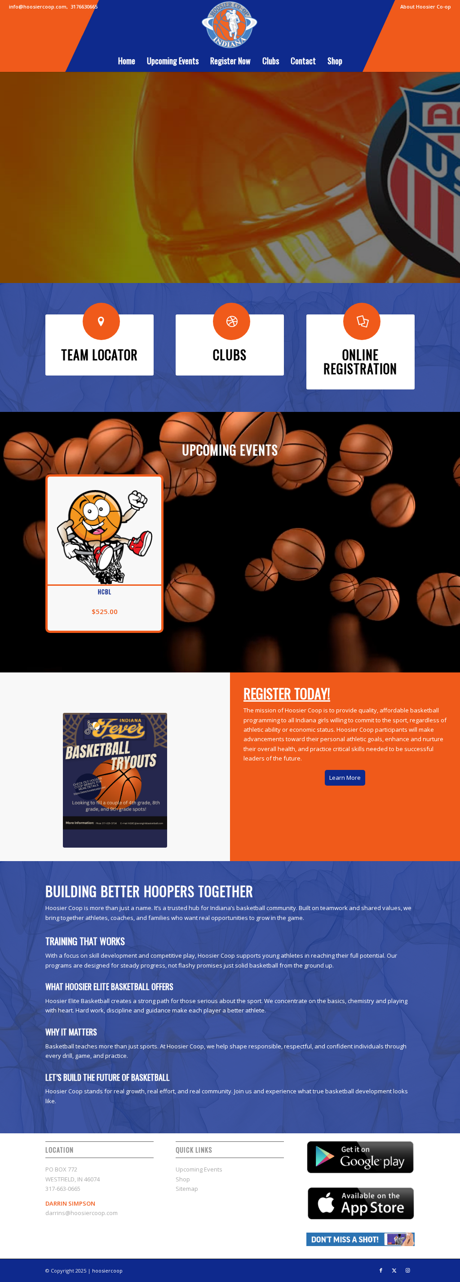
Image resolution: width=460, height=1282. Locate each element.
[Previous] (8, 170)
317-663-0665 (62, 1189)
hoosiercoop (107, 1270)
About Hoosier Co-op (425, 6)
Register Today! (266, 200)
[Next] (452, 170)
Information (194, 200)
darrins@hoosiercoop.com (81, 1213)
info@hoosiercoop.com (37, 6)
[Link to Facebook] (381, 1270)
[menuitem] (423, 6)
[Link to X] (394, 1270)
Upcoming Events (199, 1169)
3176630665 (84, 6)
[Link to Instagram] (408, 1270)
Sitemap (187, 1189)
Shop (183, 1179)
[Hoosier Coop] (230, 24)
